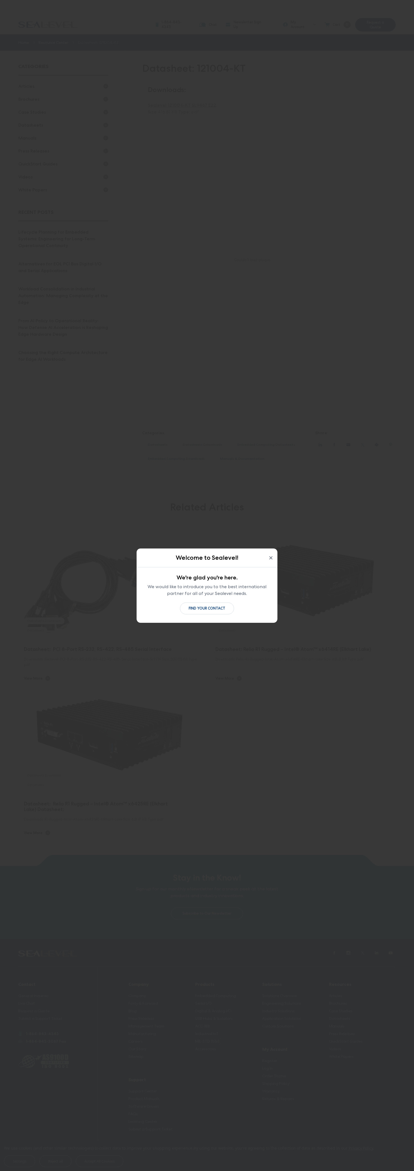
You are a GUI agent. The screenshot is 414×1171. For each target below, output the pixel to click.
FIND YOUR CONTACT (207, 608)
